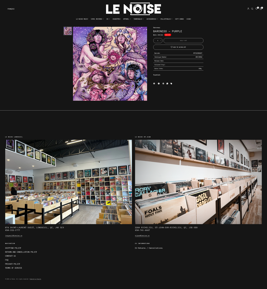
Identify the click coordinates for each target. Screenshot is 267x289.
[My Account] (248, 9)
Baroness (156, 28)
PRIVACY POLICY (12, 264)
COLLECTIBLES (166, 19)
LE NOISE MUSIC (82, 19)
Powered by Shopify (35, 279)
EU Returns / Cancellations (149, 248)
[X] (159, 83)
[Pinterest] (163, 83)
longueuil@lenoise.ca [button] (13, 235)
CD (107, 19)
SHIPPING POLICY (13, 248)
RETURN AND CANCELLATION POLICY (21, 252)
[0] (260, 9)
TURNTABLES (138, 19)
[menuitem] (82, 19)
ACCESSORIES (151, 19)
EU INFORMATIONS (142, 243)
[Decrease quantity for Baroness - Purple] (155, 40)
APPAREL (126, 19)
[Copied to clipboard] (171, 83)
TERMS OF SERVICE (13, 268)
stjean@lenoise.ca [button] (142, 235)
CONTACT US (10, 256)
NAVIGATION (10, 243)
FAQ (6, 260)
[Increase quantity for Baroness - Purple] (160, 40)
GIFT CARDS (179, 19)
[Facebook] (154, 83)
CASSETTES (116, 19)
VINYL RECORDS (96, 19)
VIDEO (189, 19)
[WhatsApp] (167, 83)
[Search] (252, 9)
